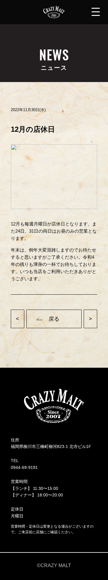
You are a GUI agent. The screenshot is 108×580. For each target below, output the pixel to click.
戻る (54, 319)
